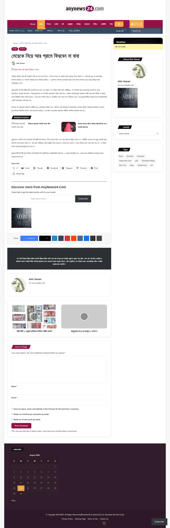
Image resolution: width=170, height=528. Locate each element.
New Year (122, 165)
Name (14, 386)
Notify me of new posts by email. (27, 420)
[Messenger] (86, 238)
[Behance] (52, 287)
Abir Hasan (20, 63)
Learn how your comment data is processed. (60, 431)
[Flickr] (43, 287)
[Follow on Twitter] (26, 63)
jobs (136, 161)
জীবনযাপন (50, 31)
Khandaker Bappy (148, 161)
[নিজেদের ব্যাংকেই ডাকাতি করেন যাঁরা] (19, 127)
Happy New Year (125, 161)
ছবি (63, 24)
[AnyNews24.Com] (85, 8)
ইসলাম (49, 24)
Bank (121, 156)
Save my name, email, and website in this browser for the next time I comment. (46, 409)
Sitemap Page (80, 519)
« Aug (13, 500)
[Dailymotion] (104, 523)
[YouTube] (46, 287)
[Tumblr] (61, 238)
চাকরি (56, 24)
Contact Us (104, 519)
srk (152, 165)
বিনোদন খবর (61, 31)
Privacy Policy (67, 519)
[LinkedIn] (54, 238)
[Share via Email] (92, 238)
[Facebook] (33, 287)
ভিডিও (95, 24)
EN (119, 24)
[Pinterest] (67, 238)
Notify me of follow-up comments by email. (31, 414)
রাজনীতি (103, 24)
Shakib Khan (142, 165)
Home (32, 24)
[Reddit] (73, 238)
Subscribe (83, 199)
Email (14, 398)
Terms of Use (93, 519)
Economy (130, 156)
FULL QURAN (74, 31)
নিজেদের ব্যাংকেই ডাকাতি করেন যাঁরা (39, 124)
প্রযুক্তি (70, 24)
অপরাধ (41, 24)
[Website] (30, 287)
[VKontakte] (80, 238)
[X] (36, 287)
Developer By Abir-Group (114, 515)
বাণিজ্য (78, 24)
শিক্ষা (111, 24)
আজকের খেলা (39, 31)
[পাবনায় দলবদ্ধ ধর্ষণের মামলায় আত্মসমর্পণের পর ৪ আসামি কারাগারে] (68, 127)
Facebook (140, 156)
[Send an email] (27, 63)
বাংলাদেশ (87, 24)
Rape (132, 165)
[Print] (99, 238)
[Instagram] (56, 287)
